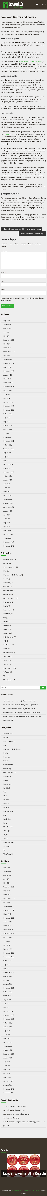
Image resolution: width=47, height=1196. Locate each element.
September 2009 (8, 507)
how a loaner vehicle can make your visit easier (19, 709)
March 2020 (7, 348)
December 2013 (8, 406)
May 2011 (6, 460)
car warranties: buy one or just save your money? (19, 701)
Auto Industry (8, 559)
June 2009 (6, 519)
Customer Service (9, 598)
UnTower (6, 672)
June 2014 (6, 394)
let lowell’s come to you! (17, 1106)
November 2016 (8, 371)
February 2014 (8, 402)
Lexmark (6, 625)
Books (5, 579)
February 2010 (8, 495)
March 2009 (7, 530)
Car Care (6, 587)
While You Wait (8, 680)
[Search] (43, 687)
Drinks (5, 606)
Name (3, 273)
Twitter (6, 664)
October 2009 (7, 503)
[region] (23, 1165)
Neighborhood (8, 637)
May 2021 (6, 336)
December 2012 (8, 425)
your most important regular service (30, 62)
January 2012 (7, 437)
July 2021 (6, 332)
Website (3, 290)
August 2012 (7, 429)
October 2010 (7, 476)
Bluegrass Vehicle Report (12, 575)
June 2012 (6, 433)
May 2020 (6, 344)
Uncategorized (8, 668)
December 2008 (8, 542)
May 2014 (6, 398)
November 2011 (8, 441)
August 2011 (7, 453)
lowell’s (8, 134)
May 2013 (6, 422)
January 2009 (7, 538)
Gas (4, 618)
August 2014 (7, 390)
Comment (4, 251)
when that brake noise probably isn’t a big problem (20, 705)
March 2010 (7, 492)
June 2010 (6, 488)
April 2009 (6, 527)
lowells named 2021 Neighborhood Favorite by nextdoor (22, 713)
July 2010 (6, 484)
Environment (7, 610)
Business (6, 583)
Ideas (5, 622)
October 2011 (7, 445)
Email (3, 281)
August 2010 (7, 480)
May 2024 (6, 321)
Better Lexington (9, 567)
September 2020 (8, 340)
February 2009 (8, 534)
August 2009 (7, 511)
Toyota (5, 660)
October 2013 (7, 414)
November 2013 (8, 410)
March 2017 (7, 367)
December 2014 (8, 387)
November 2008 (8, 546)
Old (4, 641)
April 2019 (6, 356)
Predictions (7, 645)
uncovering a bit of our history (19, 1114)
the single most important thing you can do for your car (21, 229)
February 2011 (8, 464)
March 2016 (7, 379)
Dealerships (7, 602)
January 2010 (7, 499)
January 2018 (7, 359)
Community (7, 594)
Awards (5, 563)
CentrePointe (8, 590)
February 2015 (8, 383)
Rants (5, 649)
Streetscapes (8, 653)
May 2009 (6, 523)
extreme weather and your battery (32, 234)
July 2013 (6, 418)
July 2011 (6, 457)
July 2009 (6, 515)
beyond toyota (20, 1110)
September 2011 (8, 449)
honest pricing (14, 1118)
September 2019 (8, 352)
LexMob (6, 629)
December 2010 (8, 468)
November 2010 (8, 472)
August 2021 (7, 328)
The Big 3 (6, 656)
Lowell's (6, 633)
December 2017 (8, 363)
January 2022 (7, 324)
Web (4, 676)
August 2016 (7, 375)
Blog (5, 571)
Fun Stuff (6, 614)
